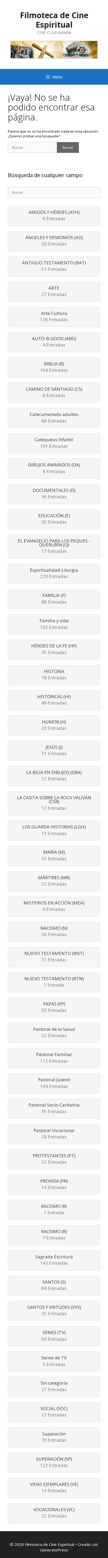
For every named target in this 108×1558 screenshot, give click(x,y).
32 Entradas (54, 1513)
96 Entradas (54, 494)
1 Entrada (54, 982)
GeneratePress (54, 1549)
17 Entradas (54, 546)
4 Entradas (54, 342)
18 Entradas (54, 675)
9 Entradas (54, 906)
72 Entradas (54, 957)
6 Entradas (54, 216)
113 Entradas (54, 1058)
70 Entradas (54, 1437)
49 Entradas (54, 700)
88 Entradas (54, 418)
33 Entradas (54, 855)
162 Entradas (54, 624)
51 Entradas (54, 266)
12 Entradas (54, 803)
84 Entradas (54, 1285)
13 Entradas (54, 830)
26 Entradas (54, 931)
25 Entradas (54, 1310)
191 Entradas (54, 443)
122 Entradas (54, 1462)
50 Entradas (54, 1336)
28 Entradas (54, 1134)
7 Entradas (54, 1235)
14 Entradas (54, 1184)
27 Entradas (54, 291)
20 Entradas (54, 241)
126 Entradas (54, 317)
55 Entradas (54, 1007)
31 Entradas (54, 750)
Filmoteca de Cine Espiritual (54, 20)
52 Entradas (54, 776)
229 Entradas (54, 573)
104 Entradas (54, 367)
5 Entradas (54, 1361)
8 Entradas (54, 392)
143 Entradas (54, 1260)
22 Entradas (54, 881)
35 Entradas (54, 519)
